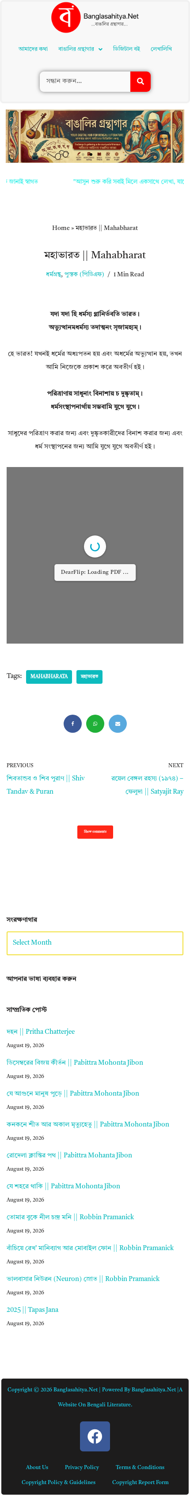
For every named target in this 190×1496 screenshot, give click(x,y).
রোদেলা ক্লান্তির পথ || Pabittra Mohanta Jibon (69, 1156)
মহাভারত (89, 677)
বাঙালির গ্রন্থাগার (76, 49)
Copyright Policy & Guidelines (58, 1482)
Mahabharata (49, 677)
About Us (37, 1467)
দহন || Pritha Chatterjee (41, 1032)
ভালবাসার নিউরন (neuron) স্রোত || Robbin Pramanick (83, 1279)
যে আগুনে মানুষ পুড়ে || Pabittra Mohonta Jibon (73, 1094)
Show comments (95, 831)
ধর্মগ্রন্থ (53, 275)
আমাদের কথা (33, 49)
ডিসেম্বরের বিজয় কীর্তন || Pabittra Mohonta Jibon (75, 1063)
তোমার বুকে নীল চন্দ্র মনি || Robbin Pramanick (70, 1217)
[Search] (140, 82)
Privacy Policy (82, 1467)
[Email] (118, 724)
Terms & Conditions (140, 1467)
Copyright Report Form (140, 1482)
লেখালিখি (161, 49)
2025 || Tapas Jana (32, 1310)
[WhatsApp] (95, 724)
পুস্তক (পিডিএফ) (84, 275)
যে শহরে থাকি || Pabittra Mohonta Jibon (63, 1186)
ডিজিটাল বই (126, 49)
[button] (80, 49)
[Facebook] (73, 724)
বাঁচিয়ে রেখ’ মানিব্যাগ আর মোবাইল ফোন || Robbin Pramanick (90, 1248)
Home (61, 228)
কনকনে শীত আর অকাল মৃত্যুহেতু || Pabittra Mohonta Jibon (88, 1125)
